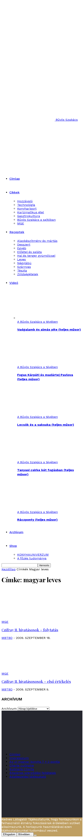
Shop (13, 546)
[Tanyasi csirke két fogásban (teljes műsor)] (38, 458)
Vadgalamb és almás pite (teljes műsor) (49, 329)
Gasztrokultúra (28, 216)
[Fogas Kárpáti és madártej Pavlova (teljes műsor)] (38, 363)
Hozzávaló (25, 201)
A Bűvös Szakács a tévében (37, 322)
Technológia (26, 205)
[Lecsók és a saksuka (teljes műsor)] (38, 413)
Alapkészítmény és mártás (37, 241)
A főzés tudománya (31, 558)
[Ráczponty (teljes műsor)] (38, 508)
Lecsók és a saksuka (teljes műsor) (45, 425)
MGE (20, 223)
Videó (13, 283)
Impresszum (19, 758)
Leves (21, 259)
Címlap (14, 179)
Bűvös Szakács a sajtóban (36, 220)
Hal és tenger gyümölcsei (36, 256)
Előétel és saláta (29, 252)
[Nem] (35, 835)
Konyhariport (27, 208)
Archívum (16, 532)
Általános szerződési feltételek (32, 773)
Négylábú (24, 263)
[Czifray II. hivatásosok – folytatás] (33, 618)
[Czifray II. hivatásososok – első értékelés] (33, 670)
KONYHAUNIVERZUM (33, 554)
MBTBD (7, 638)
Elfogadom (9, 834)
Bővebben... (25, 834)
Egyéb (21, 248)
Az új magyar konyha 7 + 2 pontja (34, 762)
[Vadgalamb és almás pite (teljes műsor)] (38, 318)
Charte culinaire (21, 765)
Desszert (23, 244)
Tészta (22, 270)
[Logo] (38, 143)
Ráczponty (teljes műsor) (37, 519)
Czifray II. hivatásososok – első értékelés (36, 681)
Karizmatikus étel (30, 212)
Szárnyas (24, 267)
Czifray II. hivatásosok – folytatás (30, 629)
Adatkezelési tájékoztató (27, 776)
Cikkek (14, 192)
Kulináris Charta (21, 769)
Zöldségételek (27, 274)
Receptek (16, 232)
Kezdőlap (9, 569)
